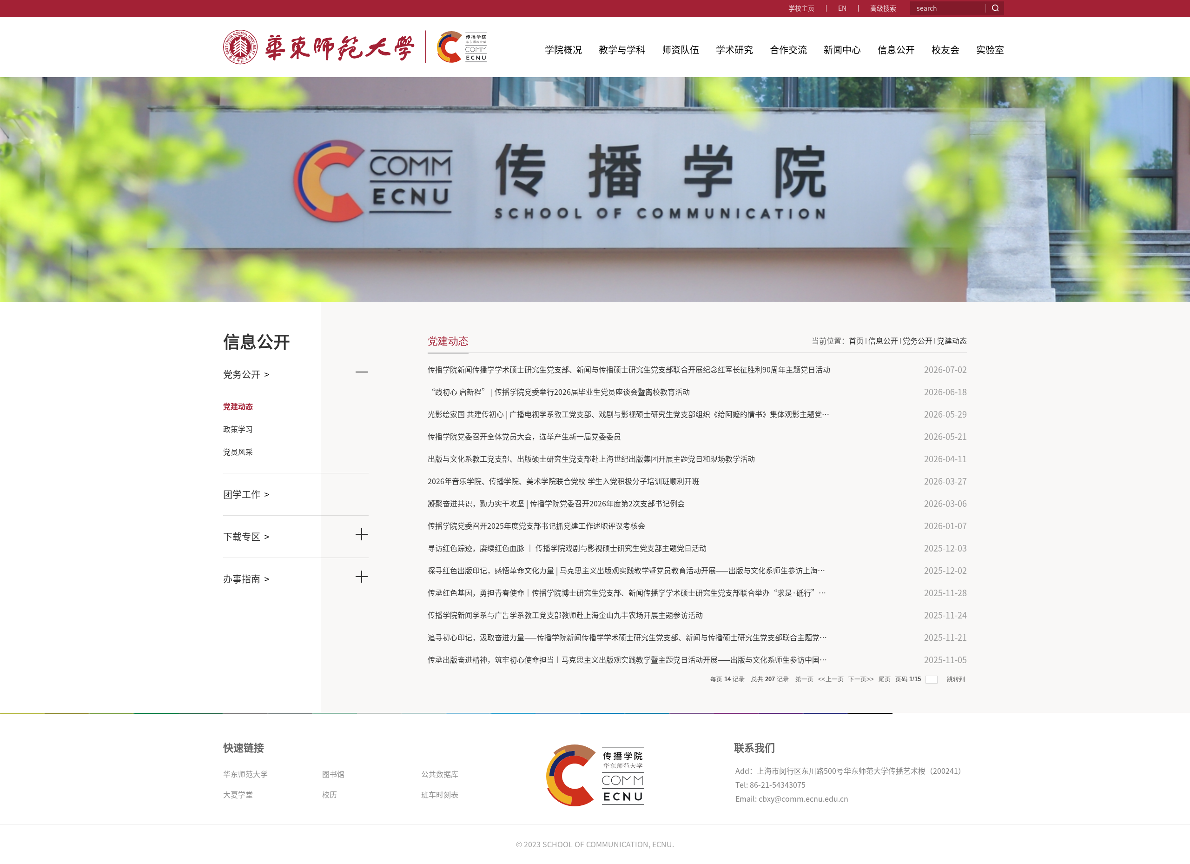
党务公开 (917, 341)
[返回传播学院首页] (355, 33)
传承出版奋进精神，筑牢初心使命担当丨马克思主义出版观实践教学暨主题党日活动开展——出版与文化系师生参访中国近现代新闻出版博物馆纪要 (668, 660)
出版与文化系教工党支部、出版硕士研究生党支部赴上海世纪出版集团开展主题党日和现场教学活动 (591, 459)
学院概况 (563, 49)
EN (842, 8)
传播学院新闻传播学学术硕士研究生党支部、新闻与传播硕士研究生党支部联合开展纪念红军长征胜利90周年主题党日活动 (629, 369)
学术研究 (734, 49)
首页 (856, 341)
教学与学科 (622, 49)
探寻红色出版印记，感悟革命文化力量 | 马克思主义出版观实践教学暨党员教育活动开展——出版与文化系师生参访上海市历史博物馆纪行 (652, 570)
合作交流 (788, 49)
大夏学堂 (238, 794)
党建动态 (952, 341)
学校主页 (801, 8)
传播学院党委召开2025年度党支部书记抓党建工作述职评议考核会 (536, 526)
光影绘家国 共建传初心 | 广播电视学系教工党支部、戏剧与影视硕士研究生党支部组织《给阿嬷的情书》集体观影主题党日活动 (636, 414)
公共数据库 (439, 774)
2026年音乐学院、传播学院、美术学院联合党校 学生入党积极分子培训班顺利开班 (563, 481)
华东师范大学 (245, 774)
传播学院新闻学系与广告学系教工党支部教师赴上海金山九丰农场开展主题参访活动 (565, 615)
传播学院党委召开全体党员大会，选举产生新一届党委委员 (524, 436)
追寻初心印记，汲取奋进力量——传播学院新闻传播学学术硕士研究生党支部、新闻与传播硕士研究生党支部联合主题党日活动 (635, 637)
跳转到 (957, 679)
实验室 (990, 49)
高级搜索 (883, 8)
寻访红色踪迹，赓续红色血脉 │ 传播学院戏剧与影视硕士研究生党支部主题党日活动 (567, 548)
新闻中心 (842, 49)
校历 (329, 794)
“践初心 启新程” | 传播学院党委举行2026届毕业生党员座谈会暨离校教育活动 (559, 392)
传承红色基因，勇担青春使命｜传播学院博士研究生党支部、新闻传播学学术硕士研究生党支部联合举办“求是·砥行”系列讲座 (638, 593)
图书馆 (333, 774)
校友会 (945, 49)
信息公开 (896, 49)
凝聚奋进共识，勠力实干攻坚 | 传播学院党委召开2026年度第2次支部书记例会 (556, 503)
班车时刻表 (439, 794)
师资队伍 (680, 49)
